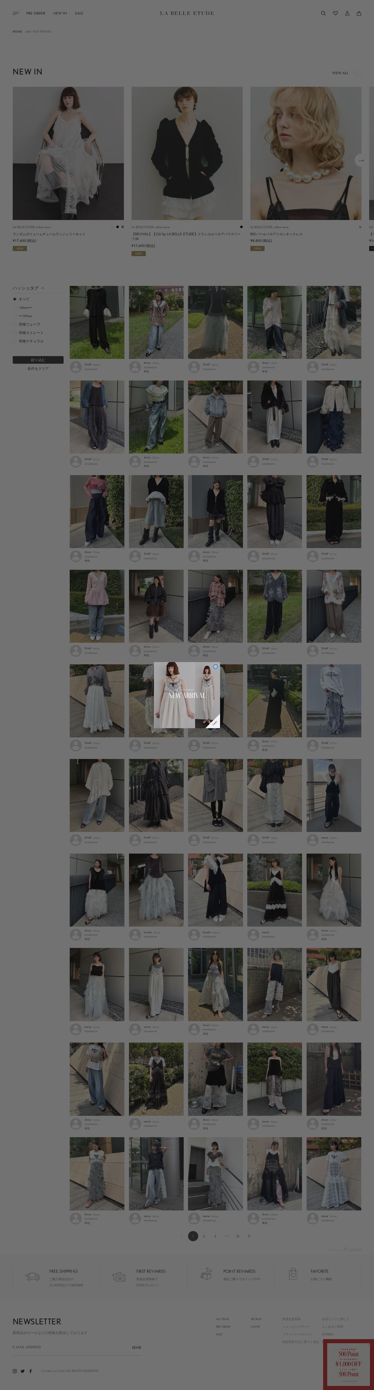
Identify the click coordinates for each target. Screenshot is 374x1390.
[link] (187, 695)
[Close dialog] (215, 666)
